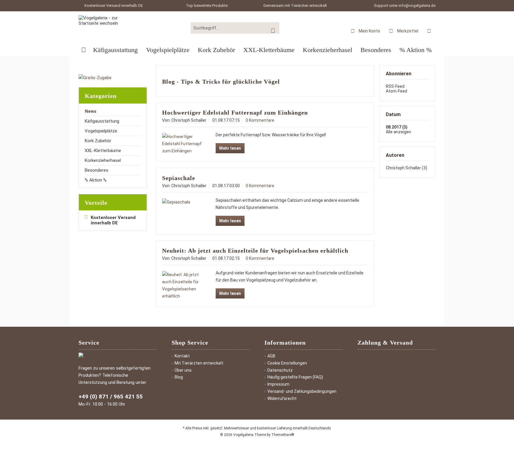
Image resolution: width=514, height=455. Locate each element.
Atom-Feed (396, 91)
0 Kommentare (260, 120)
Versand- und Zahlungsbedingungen (301, 391)
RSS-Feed (395, 86)
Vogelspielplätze (101, 131)
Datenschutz (280, 370)
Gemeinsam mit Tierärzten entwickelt (295, 5)
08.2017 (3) (397, 127)
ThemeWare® (282, 435)
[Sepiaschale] (182, 202)
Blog (179, 377)
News (90, 111)
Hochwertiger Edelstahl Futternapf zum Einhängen (235, 112)
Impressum (278, 384)
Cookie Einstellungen (287, 363)
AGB (271, 356)
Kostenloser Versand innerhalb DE (113, 5)
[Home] (84, 50)
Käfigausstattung (102, 121)
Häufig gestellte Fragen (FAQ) (295, 377)
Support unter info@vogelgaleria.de (404, 5)
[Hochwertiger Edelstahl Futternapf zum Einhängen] (182, 143)
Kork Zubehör (98, 140)
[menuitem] (429, 31)
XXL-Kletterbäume (103, 150)
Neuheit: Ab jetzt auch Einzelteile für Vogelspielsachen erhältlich (255, 250)
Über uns (183, 370)
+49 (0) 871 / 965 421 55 (111, 396)
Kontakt (182, 356)
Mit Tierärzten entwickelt (199, 363)
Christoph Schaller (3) (406, 167)
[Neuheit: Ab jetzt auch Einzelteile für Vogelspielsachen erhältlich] (182, 285)
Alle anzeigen (398, 131)
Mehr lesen (230, 148)
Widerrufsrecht (282, 398)
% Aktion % (95, 180)
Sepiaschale (178, 178)
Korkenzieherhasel (103, 160)
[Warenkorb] (429, 31)
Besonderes (96, 170)
